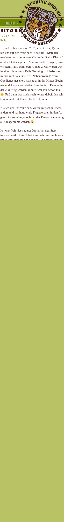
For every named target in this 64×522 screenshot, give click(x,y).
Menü (10, 23)
